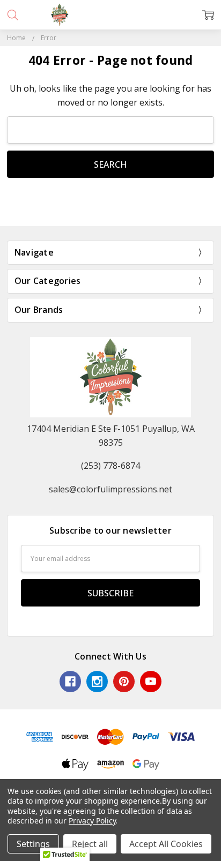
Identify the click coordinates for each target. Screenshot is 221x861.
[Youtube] (150, 681)
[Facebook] (70, 681)
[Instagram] (97, 681)
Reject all (90, 844)
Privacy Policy (92, 820)
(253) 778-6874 (110, 465)
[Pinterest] (124, 681)
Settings (33, 844)
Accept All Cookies (166, 844)
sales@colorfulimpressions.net (110, 489)
